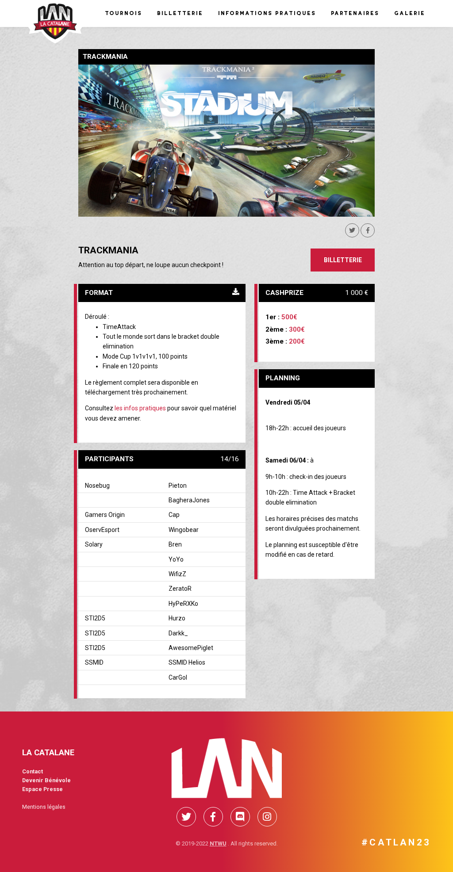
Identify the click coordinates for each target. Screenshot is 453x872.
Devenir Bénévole (46, 780)
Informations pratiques (266, 13)
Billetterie (180, 13)
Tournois (123, 13)
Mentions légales (43, 806)
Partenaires (354, 13)
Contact (32, 771)
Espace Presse (42, 789)
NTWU (218, 843)
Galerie (409, 13)
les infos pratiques (140, 408)
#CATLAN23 (396, 842)
